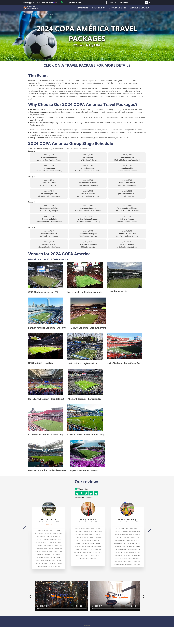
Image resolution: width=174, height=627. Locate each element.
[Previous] (26, 529)
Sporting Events (98, 8)
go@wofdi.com (74, 2)
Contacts (124, 2)
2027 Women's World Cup (139, 8)
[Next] (147, 529)
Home (25, 14)
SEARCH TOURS (82, 8)
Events (33, 14)
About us (112, 2)
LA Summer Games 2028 (117, 8)
